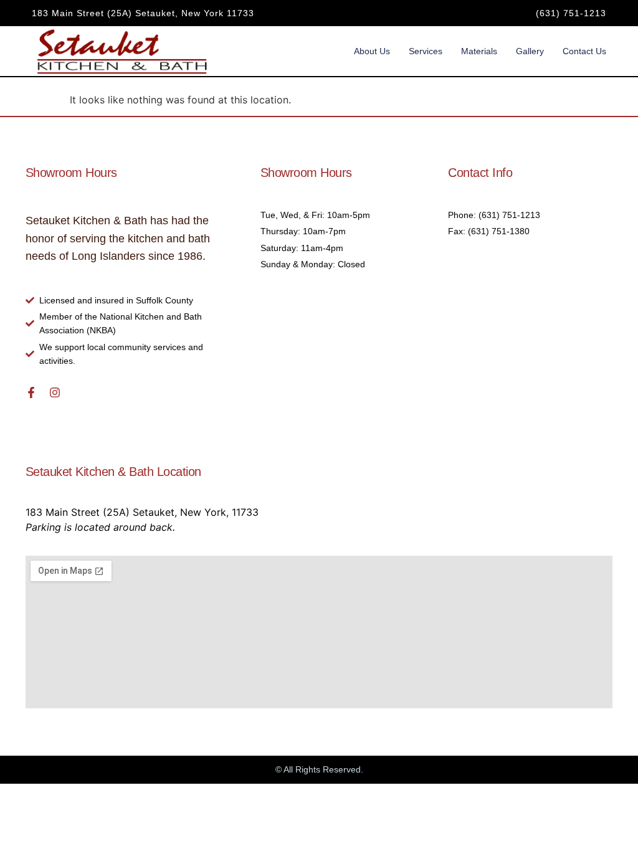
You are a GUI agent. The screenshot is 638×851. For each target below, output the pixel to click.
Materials (479, 51)
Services (425, 51)
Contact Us (584, 51)
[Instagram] (54, 392)
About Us (372, 51)
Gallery (530, 51)
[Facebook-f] (31, 392)
